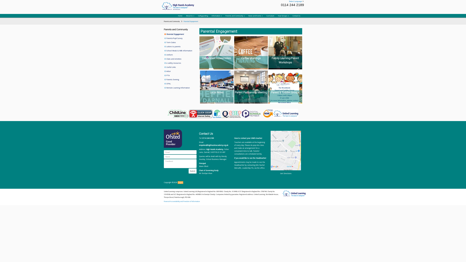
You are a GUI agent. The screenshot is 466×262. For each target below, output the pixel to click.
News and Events (255, 16)
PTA (168, 75)
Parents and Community (234, 16)
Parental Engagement (175, 34)
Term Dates (171, 42)
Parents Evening (172, 79)
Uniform (169, 55)
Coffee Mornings (251, 58)
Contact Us (296, 16)
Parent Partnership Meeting (251, 92)
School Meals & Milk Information (179, 50)
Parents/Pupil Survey (174, 38)
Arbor (168, 71)
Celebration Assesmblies (216, 58)
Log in (180, 182)
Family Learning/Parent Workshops (285, 60)
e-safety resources (173, 63)
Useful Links (171, 67)
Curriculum (270, 16)
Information (216, 16)
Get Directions (285, 173)
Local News (216, 92)
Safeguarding (203, 16)
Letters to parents (173, 46)
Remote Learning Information (178, 88)
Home (180, 16)
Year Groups (283, 16)
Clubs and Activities (173, 59)
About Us (189, 16)
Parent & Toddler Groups (285, 92)
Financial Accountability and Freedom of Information (182, 201)
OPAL (168, 83)
